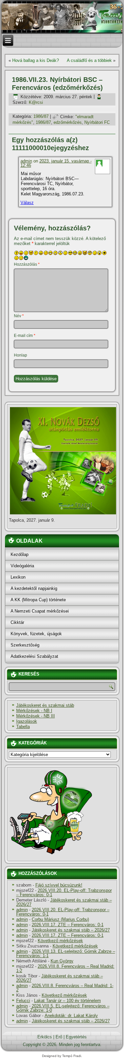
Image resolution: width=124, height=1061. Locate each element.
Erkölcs (44, 1036)
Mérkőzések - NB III (35, 715)
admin (26, 160)
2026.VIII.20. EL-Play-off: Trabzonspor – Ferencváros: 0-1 (64, 892)
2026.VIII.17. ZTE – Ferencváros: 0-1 (67, 924)
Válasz (27, 202)
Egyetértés (76, 1036)
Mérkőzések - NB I (34, 710)
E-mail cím (24, 335)
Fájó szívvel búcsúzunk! (58, 885)
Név (19, 316)
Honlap (20, 355)
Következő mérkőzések (60, 940)
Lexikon (18, 577)
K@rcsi (36, 102)
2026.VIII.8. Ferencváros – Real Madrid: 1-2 (65, 968)
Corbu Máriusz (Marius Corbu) (60, 919)
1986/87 (41, 116)
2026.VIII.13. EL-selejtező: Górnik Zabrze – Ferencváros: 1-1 (65, 953)
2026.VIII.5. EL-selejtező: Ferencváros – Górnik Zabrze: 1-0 (62, 1008)
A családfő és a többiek (89, 60)
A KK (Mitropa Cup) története (38, 599)
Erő (59, 1036)
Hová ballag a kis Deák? (35, 60)
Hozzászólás (27, 264)
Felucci (23, 1000)
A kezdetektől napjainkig (34, 588)
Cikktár (17, 622)
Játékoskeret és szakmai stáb (45, 705)
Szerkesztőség (25, 645)
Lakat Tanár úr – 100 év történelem (67, 1000)
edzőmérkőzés (68, 122)
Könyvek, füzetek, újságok (36, 633)
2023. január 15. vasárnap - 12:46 (56, 163)
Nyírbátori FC (97, 122)
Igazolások (26, 721)
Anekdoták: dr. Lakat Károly (71, 1015)
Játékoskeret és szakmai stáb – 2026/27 (64, 902)
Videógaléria (22, 565)
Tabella (23, 726)
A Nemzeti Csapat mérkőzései (40, 611)
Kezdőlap (19, 554)
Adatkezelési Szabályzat (34, 656)
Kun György (62, 960)
